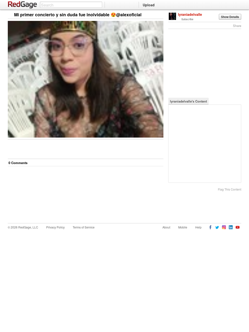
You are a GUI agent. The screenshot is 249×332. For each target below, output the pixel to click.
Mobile (182, 227)
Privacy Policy (55, 227)
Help (198, 227)
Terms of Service (84, 227)
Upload (149, 4)
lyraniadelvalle (190, 14)
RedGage (22, 5)
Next (153, 14)
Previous (159, 14)
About (166, 227)
